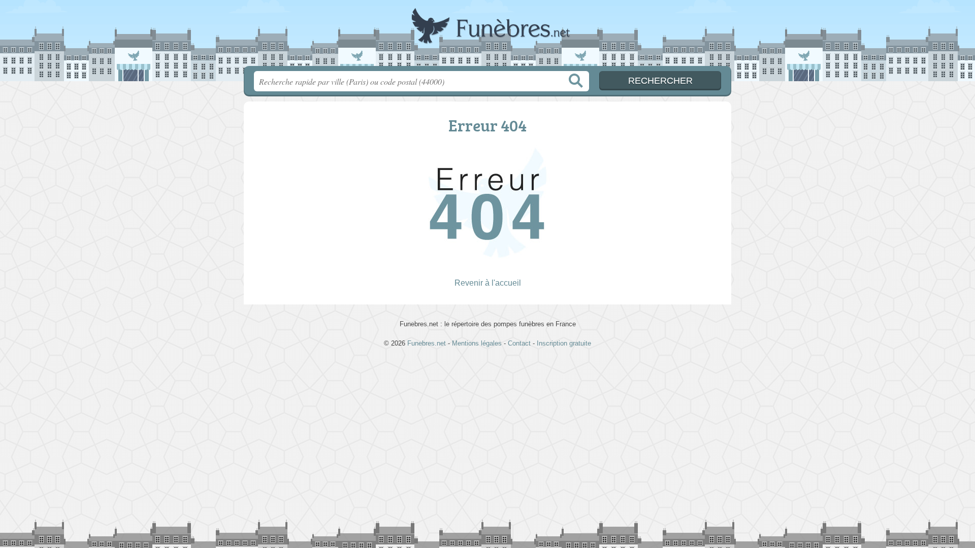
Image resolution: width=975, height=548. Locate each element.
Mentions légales (477, 343)
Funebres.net (487, 36)
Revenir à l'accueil (487, 283)
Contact (519, 343)
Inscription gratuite (564, 343)
